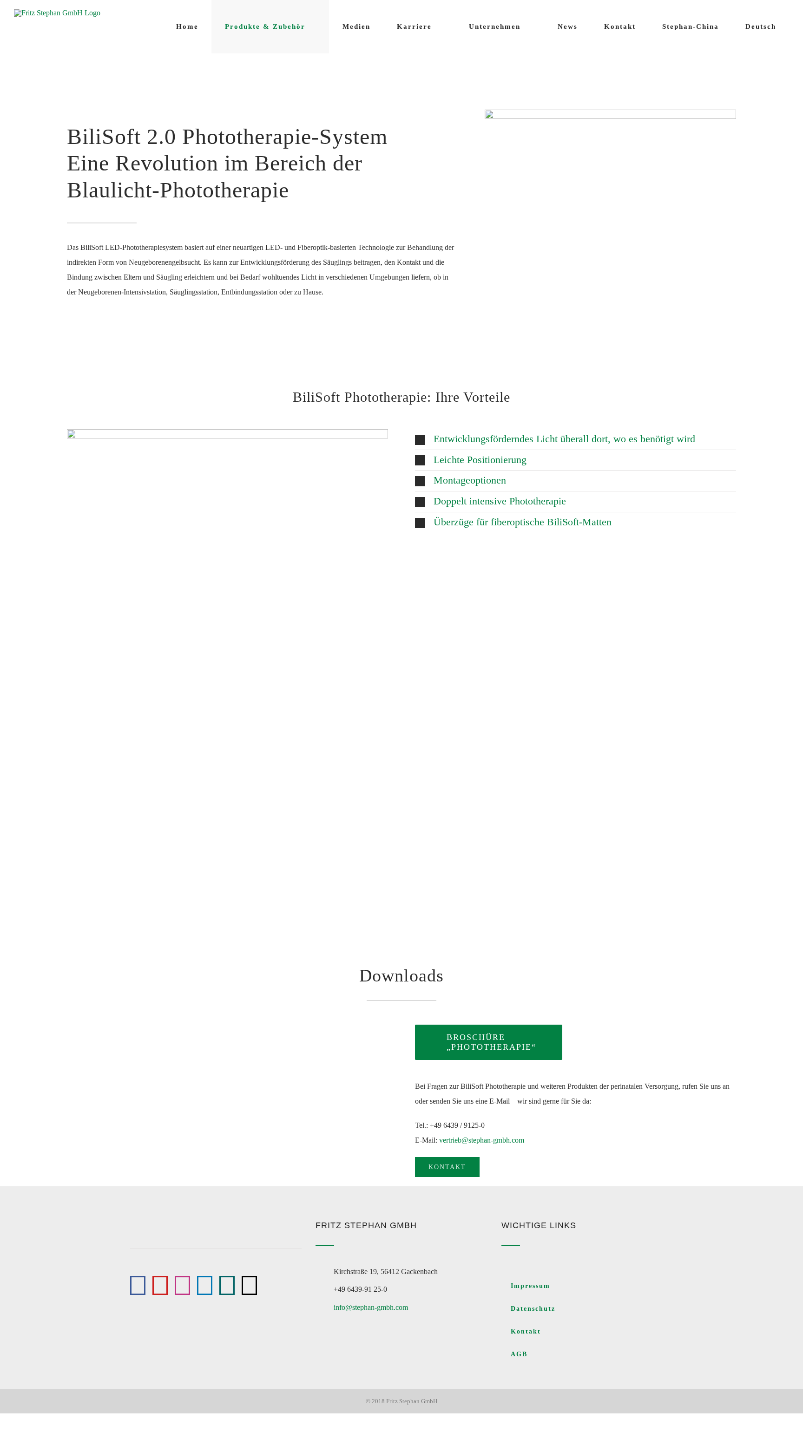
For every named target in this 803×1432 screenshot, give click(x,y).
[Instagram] (182, 1285)
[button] (575, 439)
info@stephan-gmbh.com (371, 1307)
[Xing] (227, 1285)
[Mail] (249, 1285)
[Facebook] (137, 1285)
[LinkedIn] (204, 1285)
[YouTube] (160, 1285)
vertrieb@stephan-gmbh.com (481, 1140)
